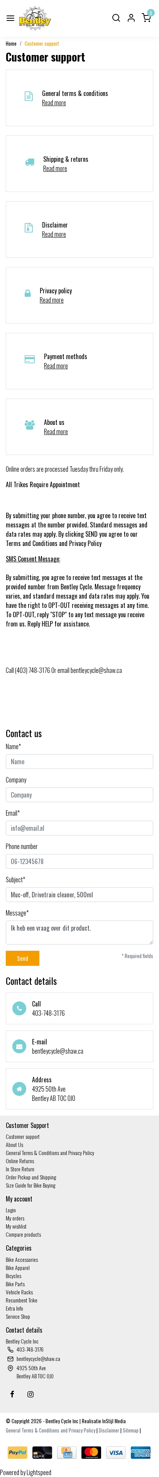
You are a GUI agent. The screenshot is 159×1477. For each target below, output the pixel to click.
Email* (13, 813)
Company (16, 779)
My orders (15, 1218)
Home (11, 43)
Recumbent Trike (21, 1300)
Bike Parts (15, 1284)
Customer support (42, 43)
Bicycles (13, 1276)
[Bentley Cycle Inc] (35, 18)
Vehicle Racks (19, 1292)
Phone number (22, 846)
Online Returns (20, 1161)
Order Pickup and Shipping (31, 1177)
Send (22, 958)
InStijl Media (113, 1421)
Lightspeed (39, 1472)
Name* (13, 746)
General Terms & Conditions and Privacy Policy (50, 1152)
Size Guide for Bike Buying (30, 1185)
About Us (14, 1144)
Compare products (23, 1234)
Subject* (15, 879)
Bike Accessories (22, 1259)
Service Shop (18, 1316)
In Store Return (20, 1169)
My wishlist (16, 1226)
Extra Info (14, 1308)
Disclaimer (109, 1430)
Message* (17, 912)
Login (11, 1210)
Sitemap (131, 1430)
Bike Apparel (18, 1267)
